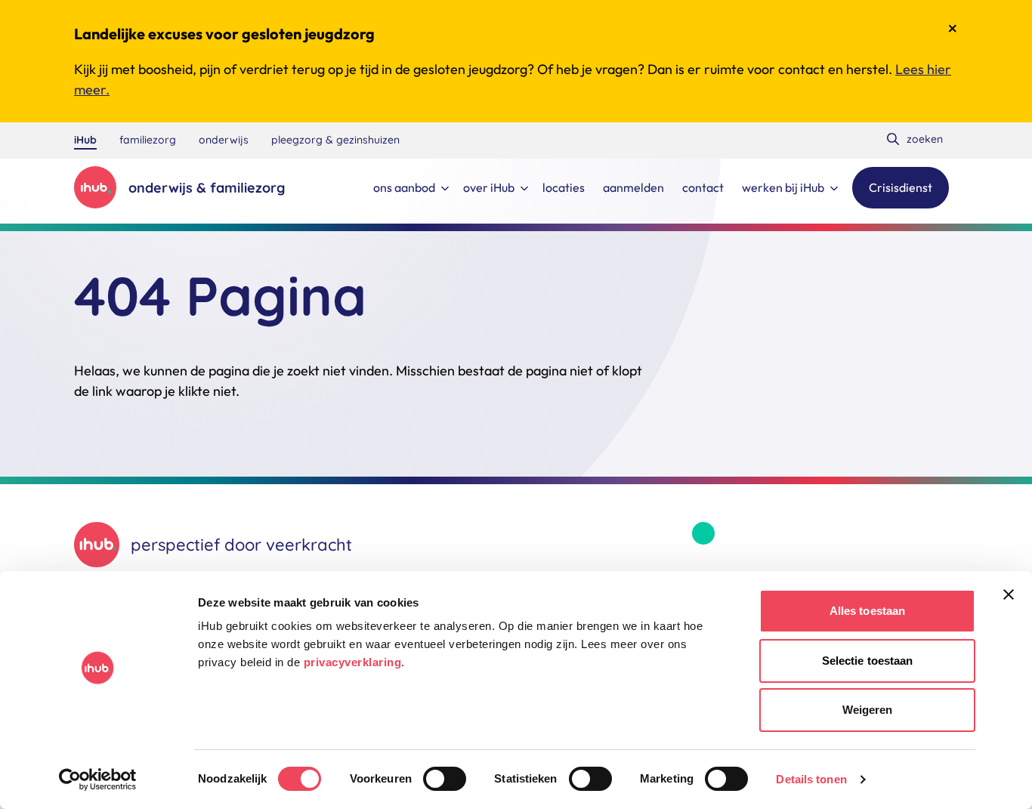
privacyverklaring (353, 662)
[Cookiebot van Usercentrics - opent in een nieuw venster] (98, 779)
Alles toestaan (867, 610)
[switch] (444, 779)
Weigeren (867, 709)
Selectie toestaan (867, 660)
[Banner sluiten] (1008, 594)
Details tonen (811, 779)
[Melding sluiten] (953, 28)
